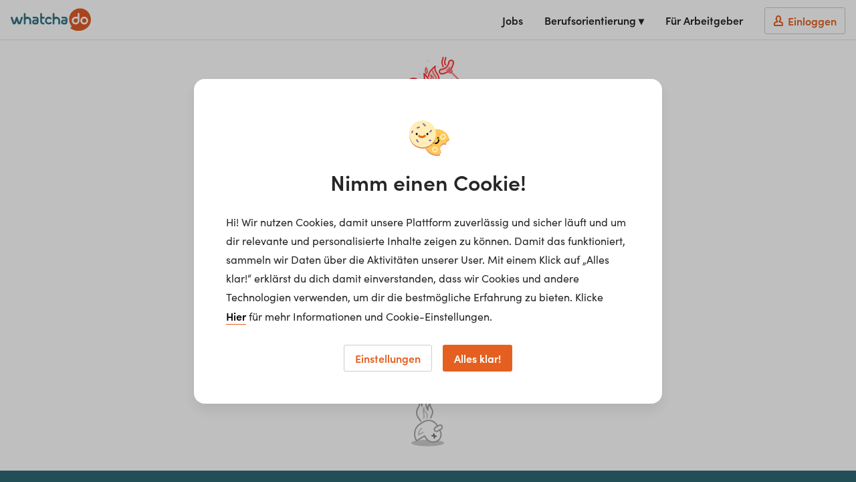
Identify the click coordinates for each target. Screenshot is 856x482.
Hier (236, 316)
